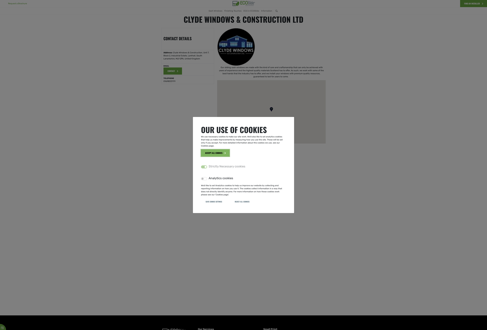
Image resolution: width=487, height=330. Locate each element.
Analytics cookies (221, 178)
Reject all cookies (242, 201)
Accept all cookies (213, 152)
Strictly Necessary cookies (227, 166)
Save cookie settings (214, 201)
